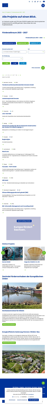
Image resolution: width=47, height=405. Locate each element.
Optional (31, 397)
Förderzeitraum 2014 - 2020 (34, 38)
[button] (43, 5)
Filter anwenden (36, 67)
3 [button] (8, 75)
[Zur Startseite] (5, 5)
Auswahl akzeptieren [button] (22, 400)
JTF (23, 63)
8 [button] (16, 75)
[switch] (29, 1)
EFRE (7, 63)
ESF (15, 63)
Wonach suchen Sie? (7, 49)
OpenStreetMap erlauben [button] (24, 221)
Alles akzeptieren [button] (33, 400)
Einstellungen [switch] (12, 400)
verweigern (31, 394)
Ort (29, 49)
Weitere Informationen (9, 324)
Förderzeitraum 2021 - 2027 (18, 12)
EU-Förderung (6, 56)
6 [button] (13, 75)
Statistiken (24, 397)
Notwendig (16, 397)
